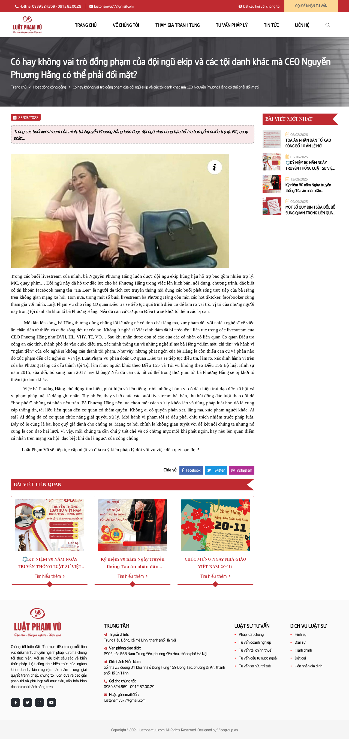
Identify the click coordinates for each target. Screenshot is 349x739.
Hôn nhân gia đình (308, 665)
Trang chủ (86, 25)
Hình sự (300, 634)
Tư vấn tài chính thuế (255, 649)
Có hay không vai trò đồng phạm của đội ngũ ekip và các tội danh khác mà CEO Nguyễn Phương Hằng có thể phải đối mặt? (166, 86)
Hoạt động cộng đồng (49, 86)
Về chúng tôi (126, 25)
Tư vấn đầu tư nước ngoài (258, 657)
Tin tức (271, 25)
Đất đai (300, 657)
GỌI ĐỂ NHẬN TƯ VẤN (311, 5)
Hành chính (303, 649)
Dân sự (300, 642)
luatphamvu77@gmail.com (114, 6)
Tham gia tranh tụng (177, 25)
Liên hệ (302, 25)
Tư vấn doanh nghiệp (255, 642)
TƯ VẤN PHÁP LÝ (232, 25)
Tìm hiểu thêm (48, 576)
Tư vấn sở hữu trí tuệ (255, 665)
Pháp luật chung (251, 634)
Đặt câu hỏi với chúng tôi (261, 6)
